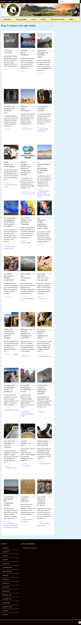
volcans (42, 412)
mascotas (25, 356)
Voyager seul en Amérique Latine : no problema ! (9, 388)
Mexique (8, 467)
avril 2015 (5, 559)
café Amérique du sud (46, 356)
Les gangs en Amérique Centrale (42, 108)
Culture (33, 19)
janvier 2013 (6, 591)
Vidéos (71, 19)
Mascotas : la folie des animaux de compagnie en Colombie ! (26, 334)
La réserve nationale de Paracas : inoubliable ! (9, 277)
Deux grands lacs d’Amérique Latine (26, 277)
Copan (41, 523)
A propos (3, 1)
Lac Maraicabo (10, 523)
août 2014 (5, 575)
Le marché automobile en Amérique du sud (26, 388)
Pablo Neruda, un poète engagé (9, 164)
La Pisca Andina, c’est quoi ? (26, 443)
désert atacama (27, 129)
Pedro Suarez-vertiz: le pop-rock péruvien (43, 443)
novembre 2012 (7, 599)
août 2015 (5, 548)
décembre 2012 (7, 595)
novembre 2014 (7, 567)
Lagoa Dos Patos (13, 527)
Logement (16, 1)
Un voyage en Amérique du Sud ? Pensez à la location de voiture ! (9, 222)
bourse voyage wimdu (29, 193)
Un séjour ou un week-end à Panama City (9, 109)
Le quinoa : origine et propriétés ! (25, 499)
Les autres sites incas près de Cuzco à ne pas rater (43, 277)
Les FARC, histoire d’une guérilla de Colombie (26, 221)
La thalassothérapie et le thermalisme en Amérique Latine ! (43, 167)
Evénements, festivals (57, 19)
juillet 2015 (6, 552)
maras (44, 131)
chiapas (16, 354)
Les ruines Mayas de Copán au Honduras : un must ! (41, 501)
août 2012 (5, 610)
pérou (45, 298)
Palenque (14, 467)
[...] (17, 66)
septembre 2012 (7, 607)
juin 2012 (5, 614)
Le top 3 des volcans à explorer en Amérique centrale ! (42, 389)
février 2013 (6, 587)
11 (34, 218)
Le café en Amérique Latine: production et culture (42, 334)
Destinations (7, 19)
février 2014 (6, 583)
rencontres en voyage (12, 410)
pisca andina (26, 465)
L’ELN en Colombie (8, 52)
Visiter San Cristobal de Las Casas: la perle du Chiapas (9, 334)
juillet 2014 (6, 579)
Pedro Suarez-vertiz (45, 463)
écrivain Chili (9, 184)
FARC (24, 242)
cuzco (41, 298)
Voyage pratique (21, 19)
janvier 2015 (6, 563)
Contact (9, 1)
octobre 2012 (6, 603)
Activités (43, 19)
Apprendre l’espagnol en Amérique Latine (42, 54)
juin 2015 (5, 555)
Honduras (46, 523)
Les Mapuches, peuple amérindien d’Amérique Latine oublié (42, 223)
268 (34, 330)
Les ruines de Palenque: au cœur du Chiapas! (9, 444)
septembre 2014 (7, 571)
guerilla (29, 242)
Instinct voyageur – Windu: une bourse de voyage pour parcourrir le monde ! (26, 168)
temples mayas (41, 525)
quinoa (26, 521)
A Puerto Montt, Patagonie (24, 53)
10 (34, 385)
